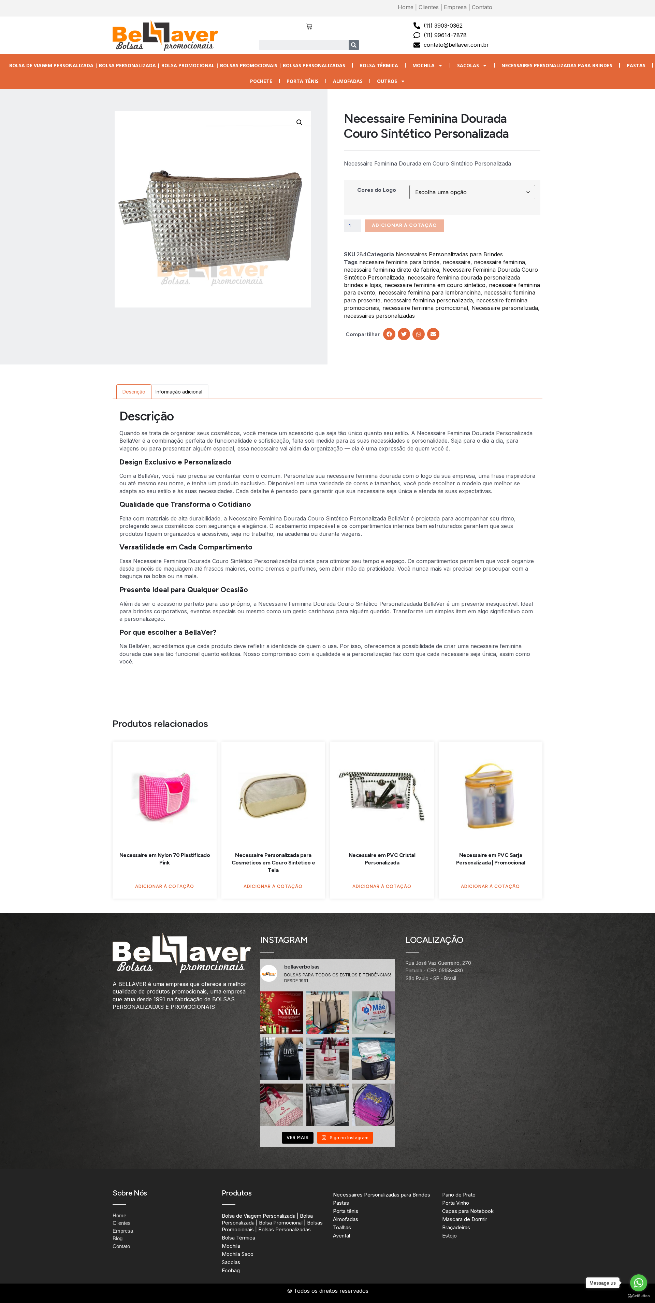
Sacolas (468, 65)
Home (405, 7)
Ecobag (231, 1270)
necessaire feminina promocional (425, 307)
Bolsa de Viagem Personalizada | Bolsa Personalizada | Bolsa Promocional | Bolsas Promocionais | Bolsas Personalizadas (177, 65)
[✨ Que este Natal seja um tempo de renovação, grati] (281, 1012)
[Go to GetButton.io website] (639, 1296)
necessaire (456, 262)
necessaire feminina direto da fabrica (391, 269)
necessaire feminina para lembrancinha (430, 292)
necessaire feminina (499, 262)
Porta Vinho (455, 1203)
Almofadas (348, 81)
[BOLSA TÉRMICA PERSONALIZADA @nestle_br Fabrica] (373, 1058)
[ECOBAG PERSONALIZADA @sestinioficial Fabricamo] (327, 1058)
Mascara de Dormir (464, 1219)
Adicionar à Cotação (404, 225)
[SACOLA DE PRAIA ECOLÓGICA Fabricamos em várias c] (327, 1012)
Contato (482, 7)
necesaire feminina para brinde (399, 262)
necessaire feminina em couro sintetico (434, 285)
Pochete (261, 81)
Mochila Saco (237, 1254)
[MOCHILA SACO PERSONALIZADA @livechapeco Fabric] (281, 1058)
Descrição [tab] (133, 392)
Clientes (429, 7)
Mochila (423, 65)
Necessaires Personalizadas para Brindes (556, 65)
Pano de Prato (459, 1194)
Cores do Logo (376, 190)
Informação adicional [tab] (179, 392)
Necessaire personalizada (504, 307)
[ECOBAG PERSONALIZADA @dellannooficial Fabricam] (327, 1105)
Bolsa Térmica (379, 65)
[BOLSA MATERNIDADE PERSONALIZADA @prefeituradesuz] (373, 1012)
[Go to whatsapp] (638, 1282)
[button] (299, 122)
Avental (341, 1235)
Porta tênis (303, 81)
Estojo (449, 1235)
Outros (387, 81)
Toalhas (342, 1227)
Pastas (636, 65)
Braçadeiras (456, 1227)
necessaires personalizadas (379, 315)
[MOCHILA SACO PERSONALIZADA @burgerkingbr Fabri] (373, 1105)
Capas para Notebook (468, 1211)
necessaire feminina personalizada (428, 300)
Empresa (455, 7)
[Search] (354, 45)
